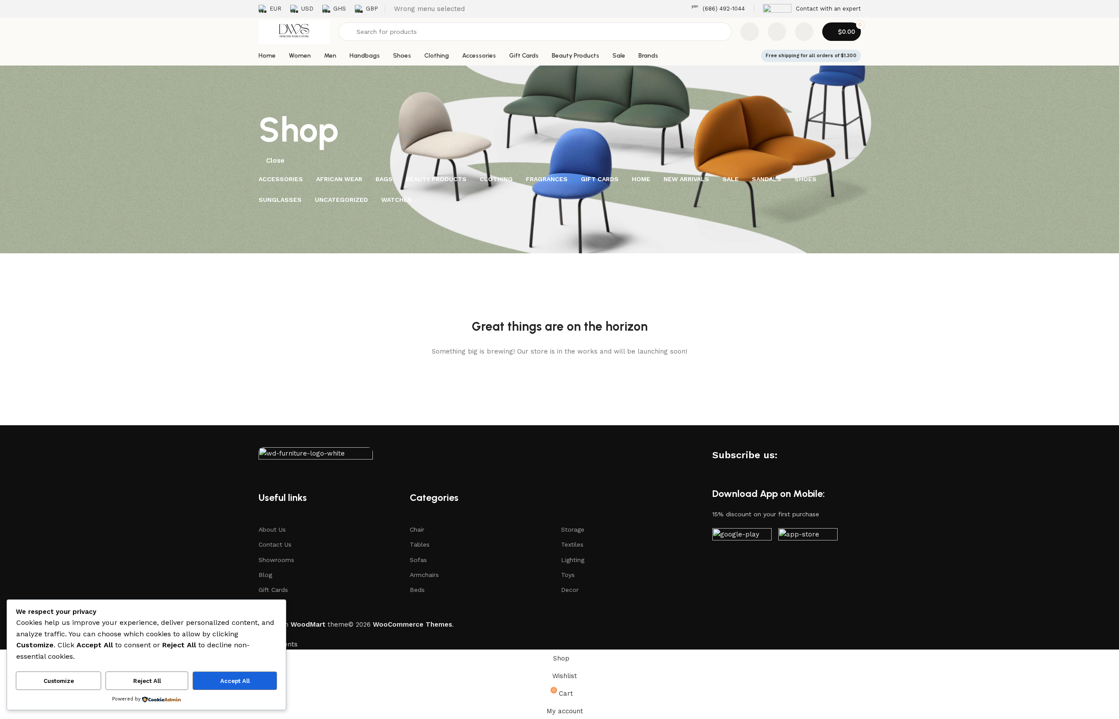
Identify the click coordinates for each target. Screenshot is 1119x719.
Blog (265, 574)
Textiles (572, 544)
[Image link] (316, 455)
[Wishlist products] (777, 31)
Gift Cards (273, 589)
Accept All (235, 681)
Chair (417, 529)
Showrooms (276, 559)
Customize (59, 681)
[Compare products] (749, 31)
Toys (568, 574)
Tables (420, 544)
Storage (572, 529)
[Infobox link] (718, 9)
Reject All (147, 681)
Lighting (572, 559)
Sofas (418, 559)
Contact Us (275, 544)
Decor (570, 589)
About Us (272, 529)
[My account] (804, 31)
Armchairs (424, 574)
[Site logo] (294, 31)
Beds (417, 589)
